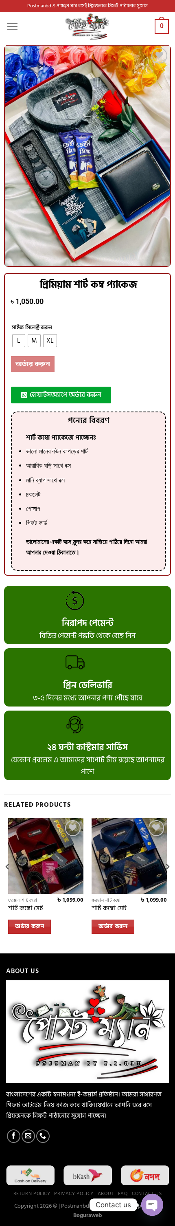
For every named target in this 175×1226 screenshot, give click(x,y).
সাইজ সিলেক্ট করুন (32, 328)
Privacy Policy (74, 1193)
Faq (123, 1193)
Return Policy (31, 1193)
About (106, 1193)
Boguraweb (87, 1215)
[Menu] (12, 26)
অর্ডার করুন (32, 364)
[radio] (19, 341)
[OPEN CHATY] (152, 1205)
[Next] (167, 883)
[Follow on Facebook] (13, 1136)
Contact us (147, 1193)
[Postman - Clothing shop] (87, 26)
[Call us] (43, 1136)
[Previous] (8, 883)
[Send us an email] (28, 1136)
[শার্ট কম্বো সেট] (45, 856)
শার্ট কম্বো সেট (25, 908)
